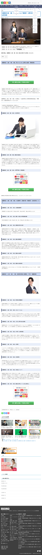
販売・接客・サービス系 (14, 527)
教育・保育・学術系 (4, 523)
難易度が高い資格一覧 (31, 440)
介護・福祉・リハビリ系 (5, 529)
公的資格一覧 (3, 492)
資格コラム (30, 5)
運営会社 (10, 510)
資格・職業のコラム (4, 543)
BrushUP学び (35, 25)
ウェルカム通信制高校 (35, 510)
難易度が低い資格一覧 (23, 440)
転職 (39, 5)
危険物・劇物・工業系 (13, 520)
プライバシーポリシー (5, 510)
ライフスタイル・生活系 (14, 530)
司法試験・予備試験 (16, 6)
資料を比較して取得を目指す (21, 82)
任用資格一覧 (3, 498)
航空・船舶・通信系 (4, 536)
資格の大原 (35, 18)
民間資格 (21, 5)
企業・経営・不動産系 (4, 518)
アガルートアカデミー (35, 9)
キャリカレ (35, 12)
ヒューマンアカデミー (35, 22)
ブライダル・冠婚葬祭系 (14, 533)
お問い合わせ (15, 510)
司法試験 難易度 (16, 14)
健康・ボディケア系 (4, 530)
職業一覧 (7, 5)
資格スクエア (35, 28)
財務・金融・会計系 (4, 519)
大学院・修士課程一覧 (13, 537)
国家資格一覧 (3, 481)
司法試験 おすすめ (16, 9)
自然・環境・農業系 (4, 539)
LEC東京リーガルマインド (35, 32)
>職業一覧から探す (4, 547)
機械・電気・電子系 (13, 522)
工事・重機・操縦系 (13, 526)
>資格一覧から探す (4, 546)
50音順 (25, 5)
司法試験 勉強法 (16, 11)
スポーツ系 (3, 533)
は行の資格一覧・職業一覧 (8, 440)
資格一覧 (2, 5)
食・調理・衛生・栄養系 (5, 532)
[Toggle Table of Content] (5, 57)
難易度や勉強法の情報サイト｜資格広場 (29, 553)
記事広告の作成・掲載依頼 (22, 510)
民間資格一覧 (15, 440)
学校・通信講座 (35, 6)
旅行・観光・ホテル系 (13, 532)
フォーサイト (35, 15)
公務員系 (2, 515)
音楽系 (11, 519)
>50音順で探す (4, 548)
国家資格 (11, 5)
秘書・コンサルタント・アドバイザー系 (10, 439)
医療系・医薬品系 (4, 525)
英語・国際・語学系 (13, 529)
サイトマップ (29, 510)
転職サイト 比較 (40, 9)
